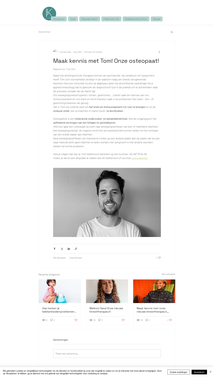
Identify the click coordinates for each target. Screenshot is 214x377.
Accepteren (199, 372)
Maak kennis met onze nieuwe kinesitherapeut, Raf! (152, 310)
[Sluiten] (210, 372)
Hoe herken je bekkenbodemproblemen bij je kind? (58, 310)
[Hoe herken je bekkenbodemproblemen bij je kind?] (60, 291)
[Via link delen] (76, 248)
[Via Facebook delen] (54, 248)
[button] (89, 18)
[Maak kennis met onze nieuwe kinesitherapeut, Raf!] (154, 291)
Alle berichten (44, 32)
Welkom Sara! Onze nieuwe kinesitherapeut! (106, 310)
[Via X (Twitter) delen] (61, 248)
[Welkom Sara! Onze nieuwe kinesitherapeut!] (107, 291)
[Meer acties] (159, 52)
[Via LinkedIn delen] (68, 248)
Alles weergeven (168, 274)
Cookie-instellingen (178, 372)
